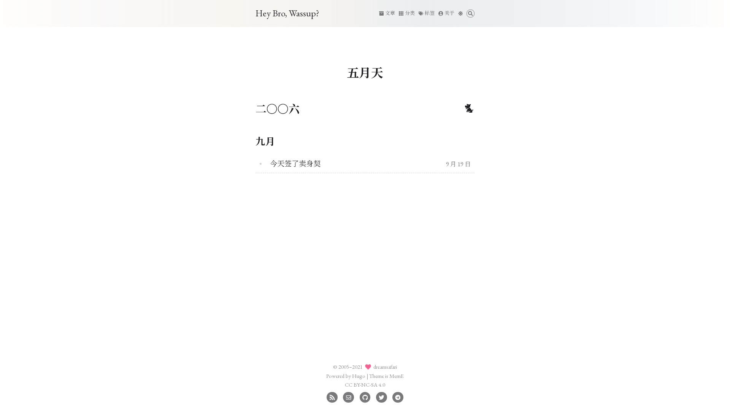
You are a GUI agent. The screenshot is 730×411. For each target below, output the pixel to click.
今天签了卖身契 (295, 164)
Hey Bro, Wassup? (287, 13)
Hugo (358, 375)
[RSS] (332, 396)
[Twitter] (381, 396)
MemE (396, 375)
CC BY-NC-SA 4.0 (365, 384)
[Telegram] (397, 396)
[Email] (348, 396)
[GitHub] (365, 396)
